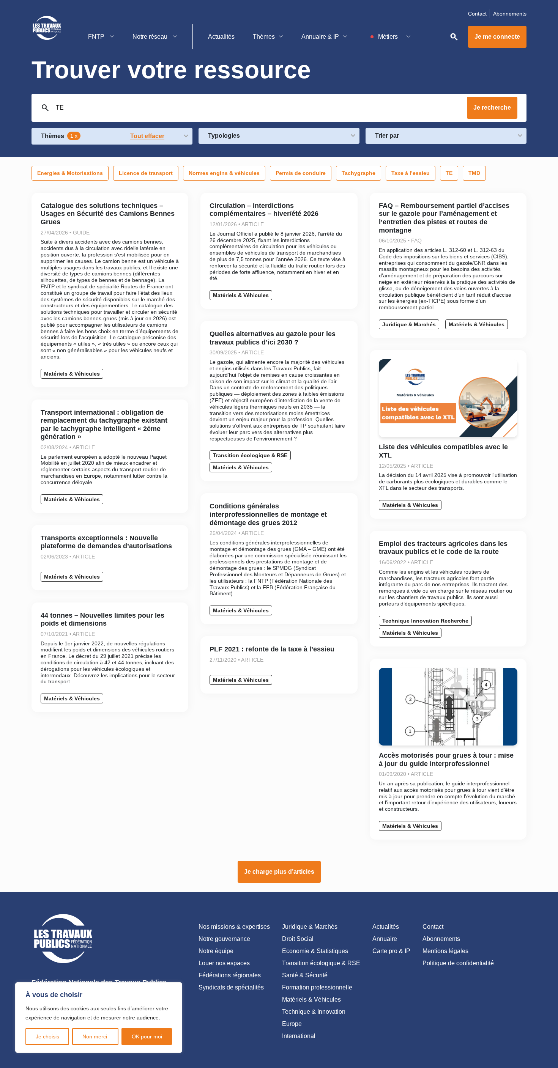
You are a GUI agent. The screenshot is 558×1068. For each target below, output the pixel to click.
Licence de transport (146, 173)
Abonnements (509, 14)
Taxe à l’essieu (410, 173)
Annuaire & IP (320, 36)
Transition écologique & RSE (250, 455)
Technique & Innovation (313, 1011)
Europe (292, 1024)
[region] (98, 1017)
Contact (477, 14)
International (298, 1036)
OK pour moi (147, 1036)
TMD (474, 173)
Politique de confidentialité (458, 963)
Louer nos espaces (224, 963)
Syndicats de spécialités (231, 987)
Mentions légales (445, 951)
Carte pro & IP (391, 951)
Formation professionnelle (317, 987)
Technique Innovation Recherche (425, 621)
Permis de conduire (301, 173)
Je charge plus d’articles (279, 871)
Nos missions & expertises (234, 926)
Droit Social (298, 939)
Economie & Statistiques (315, 951)
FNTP (97, 36)
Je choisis (47, 1036)
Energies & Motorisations (70, 173)
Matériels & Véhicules (72, 374)
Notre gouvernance (224, 939)
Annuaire (384, 939)
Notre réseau (150, 36)
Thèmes (264, 36)
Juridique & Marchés (409, 324)
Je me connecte (497, 36)
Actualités (221, 36)
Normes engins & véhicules (224, 173)
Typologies (224, 135)
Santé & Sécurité (305, 975)
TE (449, 173)
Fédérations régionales (230, 975)
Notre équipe (216, 951)
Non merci (95, 1036)
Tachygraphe (358, 173)
